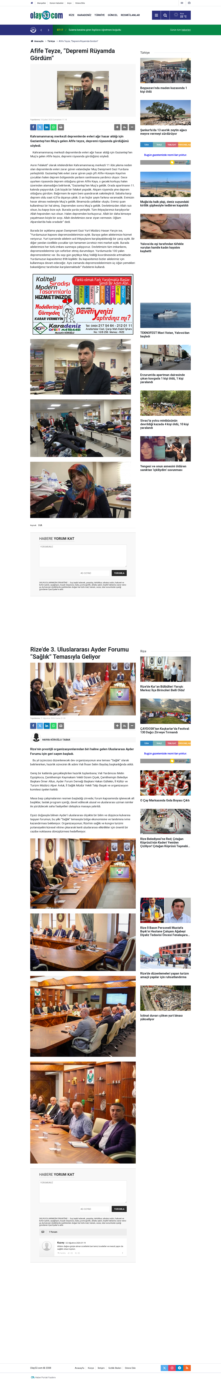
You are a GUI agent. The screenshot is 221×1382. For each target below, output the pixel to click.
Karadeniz (84, 15)
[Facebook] (33, 127)
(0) (71, 1253)
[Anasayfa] (32, 3)
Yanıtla (63, 1253)
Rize (71, 15)
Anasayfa (38, 41)
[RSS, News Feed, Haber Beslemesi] (187, 1368)
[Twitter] (40, 127)
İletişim (101, 1368)
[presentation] (41, 30)
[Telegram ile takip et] (179, 1368)
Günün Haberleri (56, 3)
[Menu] (156, 15)
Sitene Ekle (80, 3)
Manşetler (41, 3)
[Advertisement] (16, 80)
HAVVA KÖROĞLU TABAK (56, 739)
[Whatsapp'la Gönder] (54, 127)
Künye (91, 1368)
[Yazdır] (61, 127)
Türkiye (99, 15)
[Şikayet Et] (122, 1253)
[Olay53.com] (46, 15)
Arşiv (69, 3)
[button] (117, 127)
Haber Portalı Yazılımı (45, 1377)
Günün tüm (180, 29)
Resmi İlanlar (130, 15)
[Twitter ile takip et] (164, 1368)
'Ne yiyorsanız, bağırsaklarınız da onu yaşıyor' (92, 29)
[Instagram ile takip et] (172, 1368)
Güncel (113, 15)
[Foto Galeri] (189, 3)
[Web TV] (182, 3)
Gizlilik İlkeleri (114, 1368)
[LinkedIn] (47, 127)
